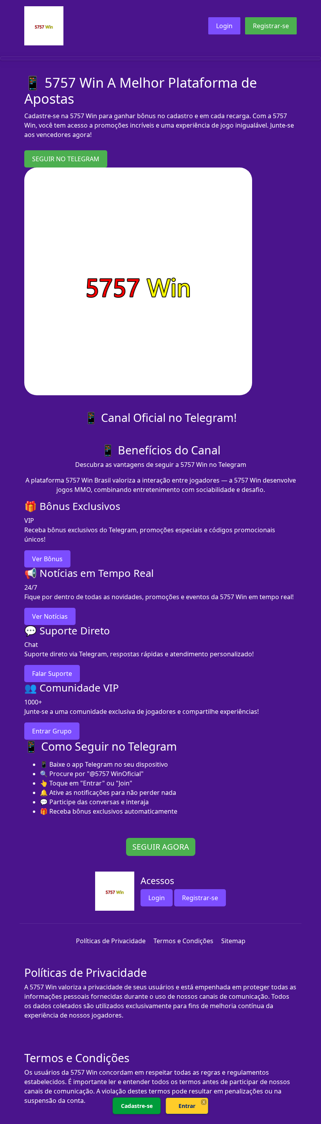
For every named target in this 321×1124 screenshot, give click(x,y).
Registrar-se (271, 26)
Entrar (187, 1106)
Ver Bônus (47, 559)
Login (224, 26)
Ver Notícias (50, 616)
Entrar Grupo (52, 731)
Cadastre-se (137, 1106)
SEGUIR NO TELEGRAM (65, 159)
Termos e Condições (183, 941)
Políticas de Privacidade (111, 941)
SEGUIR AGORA (160, 846)
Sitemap (233, 941)
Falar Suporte (52, 673)
